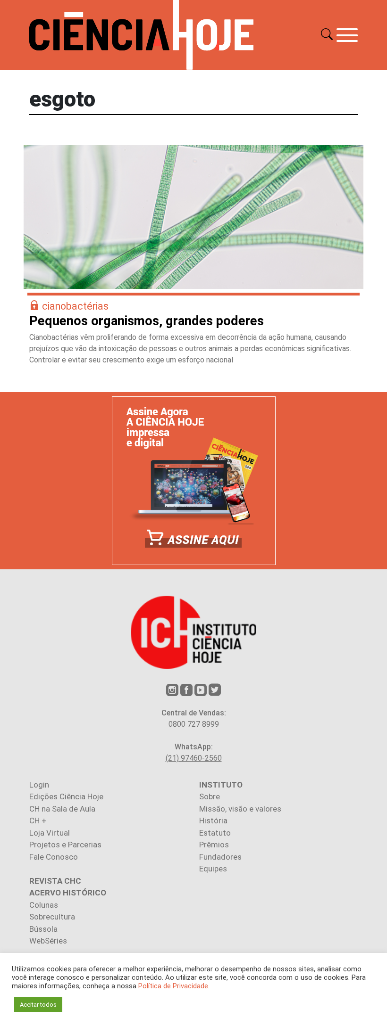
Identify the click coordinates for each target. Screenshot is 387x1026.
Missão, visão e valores (240, 808)
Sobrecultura (52, 916)
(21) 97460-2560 (194, 758)
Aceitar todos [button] (38, 1004)
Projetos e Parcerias (65, 844)
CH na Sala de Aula (62, 808)
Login (39, 784)
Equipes (213, 868)
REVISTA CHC (55, 881)
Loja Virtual (49, 832)
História (213, 820)
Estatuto (215, 832)
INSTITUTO (221, 784)
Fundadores (220, 857)
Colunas (43, 905)
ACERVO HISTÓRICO (67, 892)
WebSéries (48, 940)
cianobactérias (75, 306)
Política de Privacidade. (174, 986)
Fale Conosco (53, 857)
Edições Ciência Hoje (66, 796)
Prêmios (214, 844)
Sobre (209, 796)
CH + (37, 820)
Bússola (43, 929)
